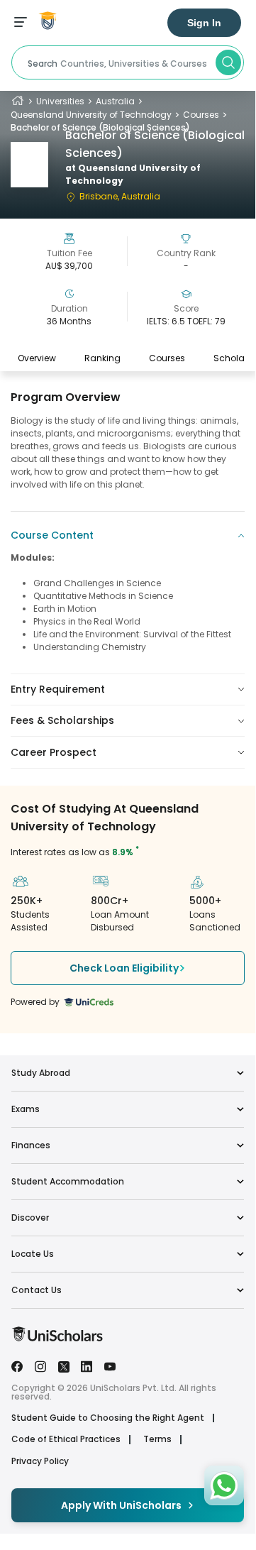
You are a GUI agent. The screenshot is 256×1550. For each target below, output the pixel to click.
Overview (37, 358)
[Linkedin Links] (86, 1365)
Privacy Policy (40, 1461)
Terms (157, 1439)
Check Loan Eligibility (124, 968)
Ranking (102, 358)
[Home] (18, 101)
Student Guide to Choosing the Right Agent (107, 1418)
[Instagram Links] (40, 1365)
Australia (115, 101)
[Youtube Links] (110, 1365)
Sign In (204, 22)
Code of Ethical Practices (66, 1439)
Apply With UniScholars (121, 1505)
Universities (60, 101)
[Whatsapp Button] (224, 1485)
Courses (201, 115)
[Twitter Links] (63, 1365)
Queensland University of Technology (91, 115)
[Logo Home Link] (57, 1338)
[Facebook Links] (17, 1365)
